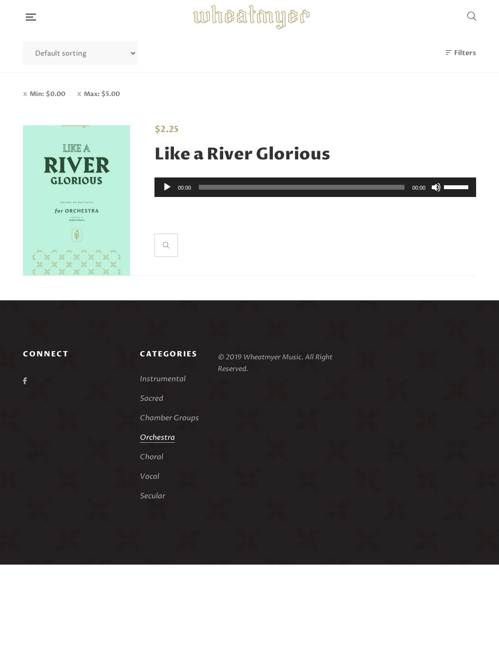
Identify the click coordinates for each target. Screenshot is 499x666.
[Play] (167, 187)
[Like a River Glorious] (76, 200)
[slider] (457, 186)
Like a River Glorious (242, 154)
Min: (47, 94)
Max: (102, 94)
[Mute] (436, 187)
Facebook (25, 380)
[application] (315, 187)
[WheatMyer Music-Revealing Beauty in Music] (251, 17)
